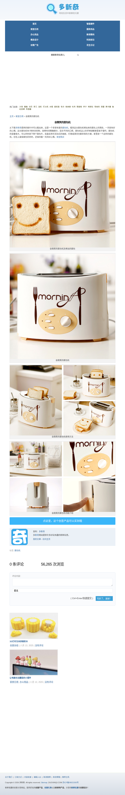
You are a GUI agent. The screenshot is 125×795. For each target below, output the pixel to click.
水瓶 (51, 107)
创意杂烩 (14, 645)
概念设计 (34, 40)
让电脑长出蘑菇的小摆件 (20, 678)
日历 (30, 107)
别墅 (102, 107)
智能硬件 (90, 24)
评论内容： (17, 576)
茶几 (35, 107)
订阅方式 (18, 777)
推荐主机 (65, 777)
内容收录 (27, 777)
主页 (12, 116)
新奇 (37, 535)
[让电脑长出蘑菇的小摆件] (34, 675)
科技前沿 (90, 40)
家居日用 (34, 29)
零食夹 (97, 107)
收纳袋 (68, 107)
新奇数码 (90, 34)
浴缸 (40, 107)
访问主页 (46, 539)
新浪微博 (47, 777)
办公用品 (34, 34)
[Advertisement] (62, 79)
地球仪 (90, 107)
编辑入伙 (37, 777)
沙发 (21, 107)
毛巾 (62, 107)
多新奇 (18, 128)
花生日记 (90, 45)
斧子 (85, 107)
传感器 (28, 109)
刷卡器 (108, 107)
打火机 (45, 107)
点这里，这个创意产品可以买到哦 (62, 521)
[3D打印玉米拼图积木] (34, 638)
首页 (34, 24)
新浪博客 (56, 777)
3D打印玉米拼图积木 (19, 641)
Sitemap (44, 782)
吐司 (74, 107)
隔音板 (79, 107)
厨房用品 (90, 29)
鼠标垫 (57, 107)
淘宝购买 (60, 137)
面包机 (65, 128)
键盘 (26, 107)
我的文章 (37, 539)
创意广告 (34, 45)
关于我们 (8, 777)
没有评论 (39, 645)
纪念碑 (22, 109)
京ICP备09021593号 (70, 782)
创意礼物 (48, 788)
